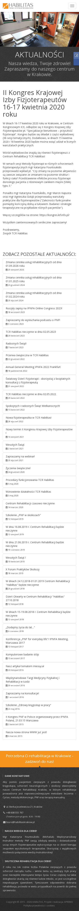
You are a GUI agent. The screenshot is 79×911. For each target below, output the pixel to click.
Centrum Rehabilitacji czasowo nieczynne (30, 505)
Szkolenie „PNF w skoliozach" (23, 516)
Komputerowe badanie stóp (22, 656)
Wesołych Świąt (15, 446)
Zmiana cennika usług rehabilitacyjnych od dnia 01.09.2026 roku (34, 265)
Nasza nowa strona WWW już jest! (26, 733)
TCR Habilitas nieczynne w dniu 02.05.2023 (31, 333)
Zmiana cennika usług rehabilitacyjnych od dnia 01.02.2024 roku (34, 296)
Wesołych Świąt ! (16, 559)
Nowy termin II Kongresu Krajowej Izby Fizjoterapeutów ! (39, 433)
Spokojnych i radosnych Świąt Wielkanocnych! (33, 407)
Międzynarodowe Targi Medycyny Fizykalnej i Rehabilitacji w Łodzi (32, 681)
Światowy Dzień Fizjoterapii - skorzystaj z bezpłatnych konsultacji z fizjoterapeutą (38, 382)
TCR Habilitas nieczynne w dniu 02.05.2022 (31, 395)
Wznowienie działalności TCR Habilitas (28, 493)
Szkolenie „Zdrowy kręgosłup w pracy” (28, 706)
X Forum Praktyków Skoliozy (23, 571)
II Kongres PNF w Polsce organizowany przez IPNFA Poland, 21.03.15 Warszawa (37, 720)
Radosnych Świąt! (16, 345)
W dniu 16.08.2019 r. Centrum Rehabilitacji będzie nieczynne (35, 530)
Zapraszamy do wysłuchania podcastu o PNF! (33, 321)
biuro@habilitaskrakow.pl (20, 822)
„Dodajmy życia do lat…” (20, 629)
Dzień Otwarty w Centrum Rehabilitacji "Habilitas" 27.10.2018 (35, 600)
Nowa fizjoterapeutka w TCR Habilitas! (28, 419)
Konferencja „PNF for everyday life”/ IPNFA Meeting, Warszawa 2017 (37, 642)
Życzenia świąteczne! (18, 469)
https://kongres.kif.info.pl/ (54, 215)
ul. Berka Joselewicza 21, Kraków (24, 806)
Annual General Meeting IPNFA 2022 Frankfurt (33, 368)
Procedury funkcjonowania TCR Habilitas (30, 481)
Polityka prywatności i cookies (39, 905)
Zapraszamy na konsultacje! (22, 695)
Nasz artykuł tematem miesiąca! (25, 667)
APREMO (68, 901)
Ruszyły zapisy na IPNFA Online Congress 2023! (34, 310)
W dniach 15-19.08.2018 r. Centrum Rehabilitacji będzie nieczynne (38, 615)
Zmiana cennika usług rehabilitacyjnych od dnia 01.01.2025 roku (34, 281)
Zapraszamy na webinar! (20, 458)
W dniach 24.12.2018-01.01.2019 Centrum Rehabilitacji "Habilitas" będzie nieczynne (38, 584)
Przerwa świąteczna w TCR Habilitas (27, 356)
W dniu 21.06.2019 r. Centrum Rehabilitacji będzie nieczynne (35, 545)
